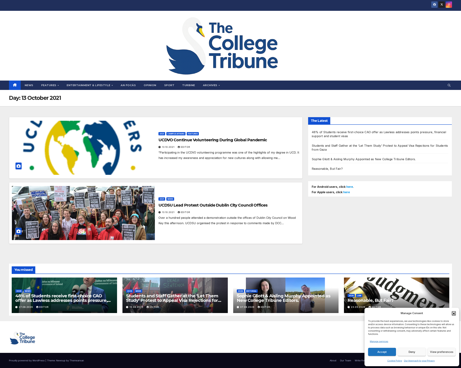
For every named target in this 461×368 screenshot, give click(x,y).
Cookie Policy (394, 360)
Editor (185, 147)
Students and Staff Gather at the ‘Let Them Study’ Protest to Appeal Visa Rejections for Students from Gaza (172, 300)
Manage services (379, 341)
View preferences (441, 352)
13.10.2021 (168, 147)
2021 (162, 134)
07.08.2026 (247, 307)
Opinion (150, 85)
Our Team (345, 360)
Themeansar (77, 360)
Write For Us (361, 360)
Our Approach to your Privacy (419, 360)
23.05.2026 (358, 307)
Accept (382, 352)
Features (49, 85)
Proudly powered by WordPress (27, 360)
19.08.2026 (136, 307)
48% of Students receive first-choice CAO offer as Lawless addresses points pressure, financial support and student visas (61, 300)
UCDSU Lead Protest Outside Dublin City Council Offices (212, 205)
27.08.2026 (26, 307)
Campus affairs (175, 134)
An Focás (128, 85)
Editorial (251, 291)
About (333, 360)
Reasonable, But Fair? (327, 168)
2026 (18, 291)
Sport (169, 85)
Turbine (188, 85)
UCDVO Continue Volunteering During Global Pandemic (212, 140)
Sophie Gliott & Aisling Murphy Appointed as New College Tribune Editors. (364, 159)
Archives (210, 85)
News (29, 85)
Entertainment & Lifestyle (89, 85)
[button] (454, 313)
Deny (412, 352)
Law (359, 295)
